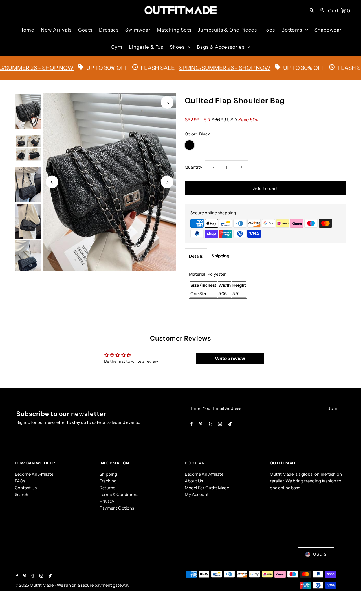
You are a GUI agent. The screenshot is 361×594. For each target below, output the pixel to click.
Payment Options (117, 508)
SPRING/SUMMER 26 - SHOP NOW (211, 67)
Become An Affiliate (34, 474)
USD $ (320, 554)
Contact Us (26, 487)
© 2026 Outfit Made (34, 585)
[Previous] (52, 182)
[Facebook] (191, 425)
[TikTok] (230, 425)
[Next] (167, 182)
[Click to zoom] (167, 102)
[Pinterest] (200, 425)
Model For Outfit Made (207, 487)
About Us (194, 481)
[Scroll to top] (349, 579)
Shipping (220, 256)
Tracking (108, 481)
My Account (197, 494)
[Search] (312, 10)
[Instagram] (220, 425)
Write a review (230, 358)
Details (196, 256)
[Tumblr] (210, 425)
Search (21, 494)
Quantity (193, 167)
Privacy (107, 501)
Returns (107, 487)
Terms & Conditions (119, 494)
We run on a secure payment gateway (93, 585)
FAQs (20, 481)
